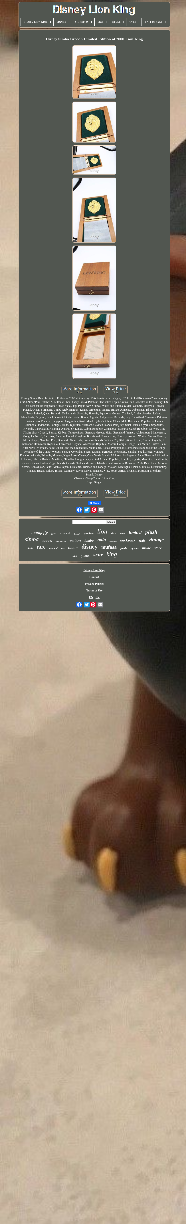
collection (113, 542)
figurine (135, 548)
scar (98, 554)
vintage (156, 539)
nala (101, 539)
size (113, 533)
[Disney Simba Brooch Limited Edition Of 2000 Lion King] (94, 72)
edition (75, 540)
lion (102, 531)
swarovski (47, 541)
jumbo (89, 540)
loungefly (39, 532)
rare (41, 546)
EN (91, 597)
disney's (77, 534)
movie (146, 548)
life (62, 548)
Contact (94, 577)
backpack (128, 540)
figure (53, 533)
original (53, 548)
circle (30, 548)
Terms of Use (94, 590)
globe (85, 556)
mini (74, 556)
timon (73, 547)
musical (65, 533)
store (158, 548)
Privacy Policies (94, 583)
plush (151, 532)
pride (123, 548)
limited (135, 532)
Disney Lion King (94, 570)
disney (89, 546)
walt (142, 540)
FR (98, 597)
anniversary (61, 541)
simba (32, 539)
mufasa (109, 547)
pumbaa (89, 533)
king (111, 554)
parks (122, 533)
